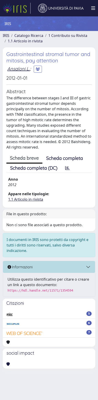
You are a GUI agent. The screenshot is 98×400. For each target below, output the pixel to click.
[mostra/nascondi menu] (93, 8)
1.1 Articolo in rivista (25, 41)
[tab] (67, 168)
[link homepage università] (60, 8)
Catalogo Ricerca (28, 35)
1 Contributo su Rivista (67, 35)
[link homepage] (17, 8)
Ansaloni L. (18, 69)
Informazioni (22, 267)
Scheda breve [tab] (24, 158)
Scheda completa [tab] (64, 158)
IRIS (6, 35)
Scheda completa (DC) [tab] (33, 168)
